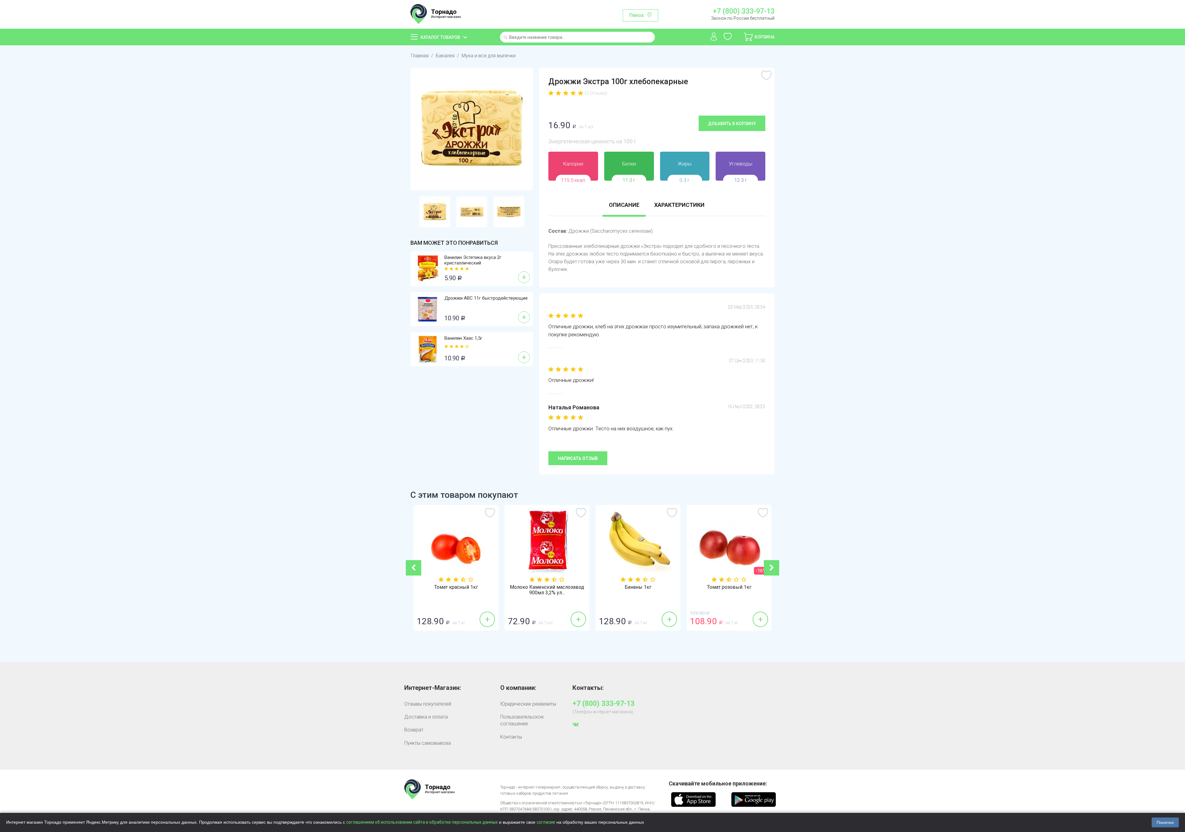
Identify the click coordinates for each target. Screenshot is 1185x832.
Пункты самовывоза (427, 743)
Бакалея (445, 56)
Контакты (511, 737)
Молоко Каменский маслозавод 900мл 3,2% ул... (547, 590)
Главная (420, 56)
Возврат (413, 730)
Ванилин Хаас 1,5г (463, 338)
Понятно (1165, 822)
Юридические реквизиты (528, 704)
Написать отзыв (578, 458)
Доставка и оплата (426, 717)
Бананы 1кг (638, 587)
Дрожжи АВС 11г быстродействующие (486, 298)
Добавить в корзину (732, 123)
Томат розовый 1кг (729, 587)
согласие (546, 822)
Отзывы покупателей (427, 704)
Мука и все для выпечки (489, 56)
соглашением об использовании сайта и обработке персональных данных (422, 822)
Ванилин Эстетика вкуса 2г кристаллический (472, 260)
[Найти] (505, 37)
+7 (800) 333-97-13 (743, 11)
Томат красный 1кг (456, 587)
